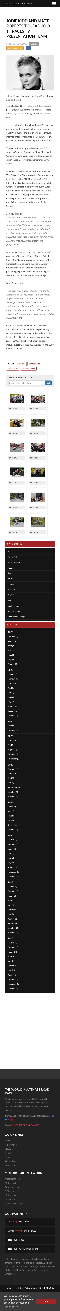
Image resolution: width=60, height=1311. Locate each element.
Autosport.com (12, 1187)
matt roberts (34, 363)
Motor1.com (10, 1195)
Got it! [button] (46, 1301)
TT (29, 48)
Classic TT (12, 557)
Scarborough (13, 606)
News (7, 1157)
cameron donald (28, 368)
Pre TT (11, 595)
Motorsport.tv (11, 1183)
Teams (11, 573)
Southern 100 (14, 611)
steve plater (13, 368)
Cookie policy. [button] (11, 1306)
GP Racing (9, 1191)
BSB (9, 600)
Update (34, 44)
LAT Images (10, 1199)
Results (11, 568)
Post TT (11, 589)
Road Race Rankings (16, 616)
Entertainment (15, 48)
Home (7, 1140)
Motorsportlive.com (14, 1203)
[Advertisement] (30, 1026)
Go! (48, 383)
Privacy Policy (11, 1161)
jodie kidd (21, 363)
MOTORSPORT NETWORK (25, 1125)
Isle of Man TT (11, 1145)
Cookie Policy (37, 1288)
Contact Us (10, 1165)
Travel (10, 578)
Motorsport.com (12, 1179)
